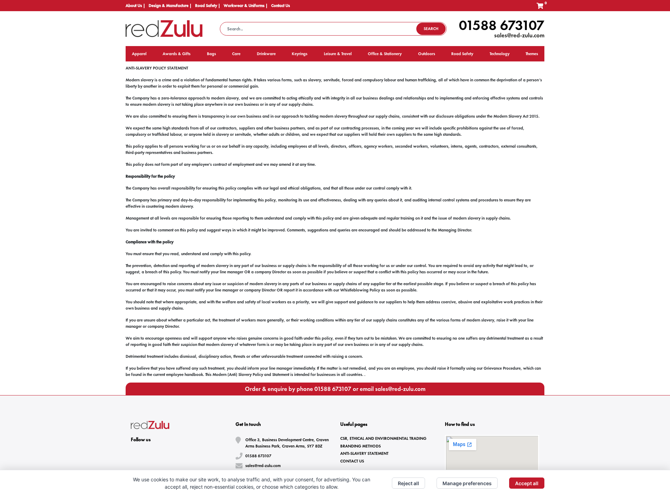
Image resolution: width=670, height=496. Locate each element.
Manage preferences (467, 483)
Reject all (408, 483)
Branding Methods (360, 446)
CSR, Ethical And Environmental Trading (383, 438)
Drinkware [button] (266, 54)
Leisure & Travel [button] (338, 54)
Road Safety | (207, 5)
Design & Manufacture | (170, 5)
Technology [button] (499, 54)
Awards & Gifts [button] (177, 54)
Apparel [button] (139, 54)
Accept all (526, 483)
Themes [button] (532, 54)
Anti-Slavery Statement (364, 453)
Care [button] (236, 54)
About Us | (135, 5)
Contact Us (280, 5)
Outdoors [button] (426, 54)
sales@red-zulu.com (519, 35)
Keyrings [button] (299, 54)
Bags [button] (211, 54)
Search (431, 28)
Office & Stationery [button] (385, 54)
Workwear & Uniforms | (246, 5)
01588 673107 (501, 25)
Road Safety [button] (462, 54)
